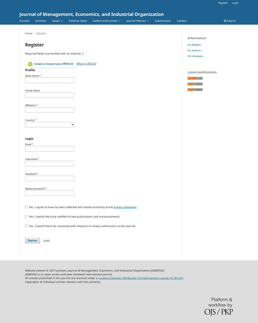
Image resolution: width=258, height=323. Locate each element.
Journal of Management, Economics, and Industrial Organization (91, 14)
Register (223, 3)
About (56, 21)
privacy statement (125, 207)
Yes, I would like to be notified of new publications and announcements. (74, 216)
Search (231, 21)
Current (24, 21)
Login (235, 3)
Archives (40, 21)
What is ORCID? (86, 64)
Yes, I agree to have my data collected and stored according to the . (82, 207)
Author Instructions (105, 21)
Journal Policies (137, 21)
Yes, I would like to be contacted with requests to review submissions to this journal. (82, 226)
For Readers (194, 44)
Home (28, 33)
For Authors (194, 50)
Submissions (163, 21)
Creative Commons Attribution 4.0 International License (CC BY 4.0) (140, 278)
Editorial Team (78, 21)
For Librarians (195, 56)
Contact (182, 21)
